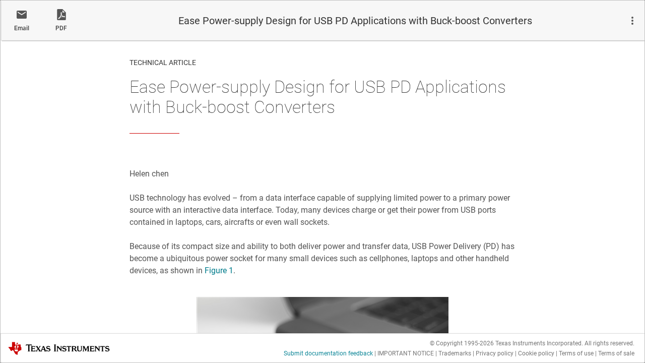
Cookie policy (536, 353)
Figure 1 (219, 270)
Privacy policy (494, 353)
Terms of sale (616, 353)
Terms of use (576, 353)
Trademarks (454, 353)
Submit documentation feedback (328, 353)
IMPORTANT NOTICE (405, 353)
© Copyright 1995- (462, 343)
